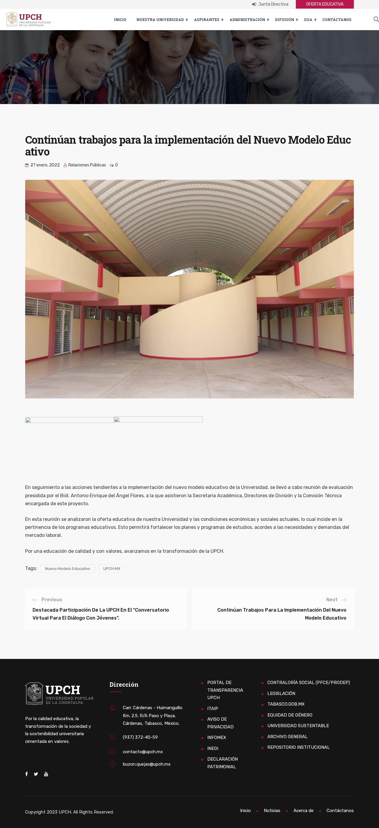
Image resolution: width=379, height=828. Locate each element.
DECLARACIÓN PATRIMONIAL (222, 762)
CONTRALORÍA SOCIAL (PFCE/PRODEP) (308, 682)
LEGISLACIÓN (281, 693)
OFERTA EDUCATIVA (324, 4)
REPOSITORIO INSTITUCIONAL (298, 747)
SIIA (308, 19)
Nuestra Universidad (160, 19)
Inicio (120, 19)
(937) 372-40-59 (140, 737)
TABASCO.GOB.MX (286, 704)
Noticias (272, 810)
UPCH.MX (111, 568)
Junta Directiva (272, 4)
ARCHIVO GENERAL (287, 736)
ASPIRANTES (206, 19)
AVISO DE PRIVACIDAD (220, 723)
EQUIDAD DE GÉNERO (289, 715)
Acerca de (303, 810)
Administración (247, 19)
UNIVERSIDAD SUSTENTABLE (298, 725)
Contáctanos (336, 19)
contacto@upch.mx (143, 751)
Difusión (284, 19)
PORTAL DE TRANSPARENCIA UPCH (225, 690)
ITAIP (212, 708)
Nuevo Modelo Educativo (67, 568)
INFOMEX (216, 737)
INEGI (212, 748)
